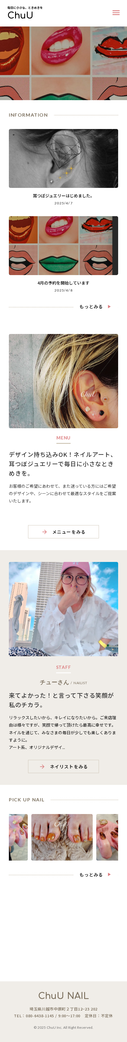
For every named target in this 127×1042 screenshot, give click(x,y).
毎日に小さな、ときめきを (25, 7)
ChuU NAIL (63, 996)
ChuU (20, 15)
